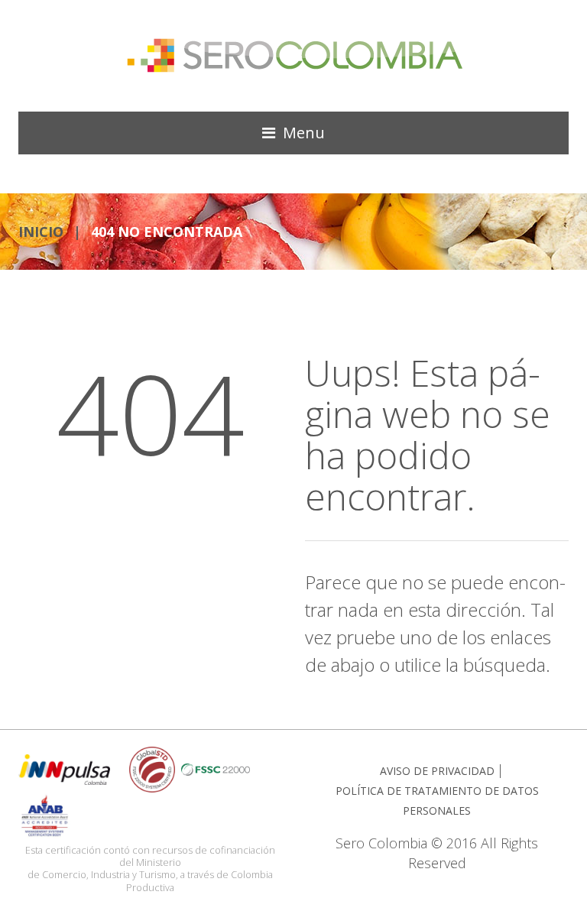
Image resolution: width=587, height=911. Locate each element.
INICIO (40, 231)
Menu (304, 132)
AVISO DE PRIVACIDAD (437, 770)
